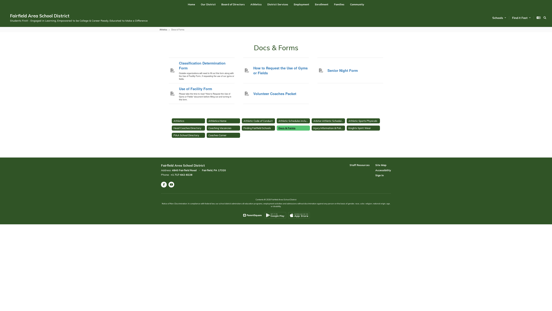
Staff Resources (360, 165)
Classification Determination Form (202, 65)
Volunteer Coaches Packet (274, 93)
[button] (499, 18)
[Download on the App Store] (299, 215)
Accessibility (383, 170)
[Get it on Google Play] (275, 215)
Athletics (163, 29)
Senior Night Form (342, 70)
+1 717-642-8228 (181, 174)
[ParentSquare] (252, 215)
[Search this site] (544, 17)
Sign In (379, 175)
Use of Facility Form (195, 88)
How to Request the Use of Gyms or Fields (280, 70)
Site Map (380, 165)
